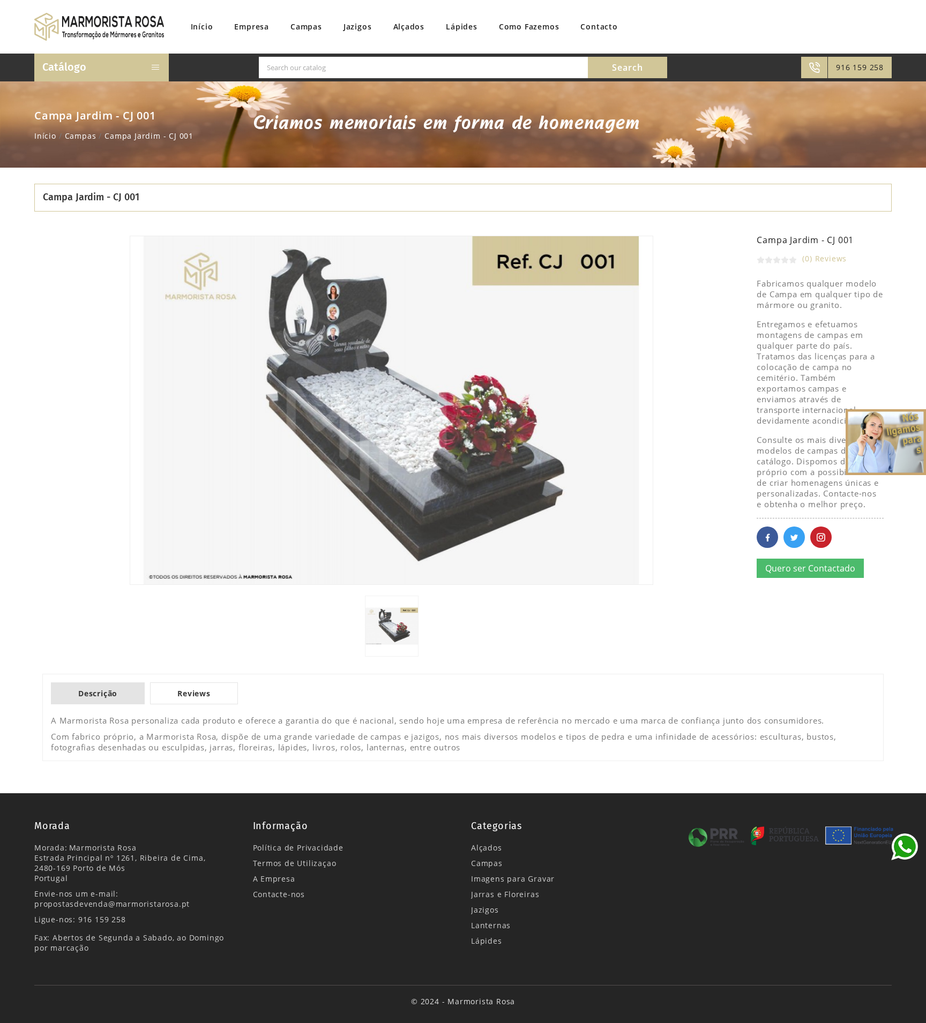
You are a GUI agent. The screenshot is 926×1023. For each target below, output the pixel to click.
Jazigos (485, 910)
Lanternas (491, 925)
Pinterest (821, 537)
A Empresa (274, 879)
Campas (487, 863)
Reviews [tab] (194, 693)
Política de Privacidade (298, 848)
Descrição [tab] (97, 693)
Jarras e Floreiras (505, 894)
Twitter (794, 537)
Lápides (486, 941)
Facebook (767, 537)
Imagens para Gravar (513, 879)
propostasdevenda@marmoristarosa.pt (112, 904)
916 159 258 (860, 67)
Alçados (486, 848)
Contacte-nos (279, 894)
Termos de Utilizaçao (295, 863)
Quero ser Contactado (810, 568)
